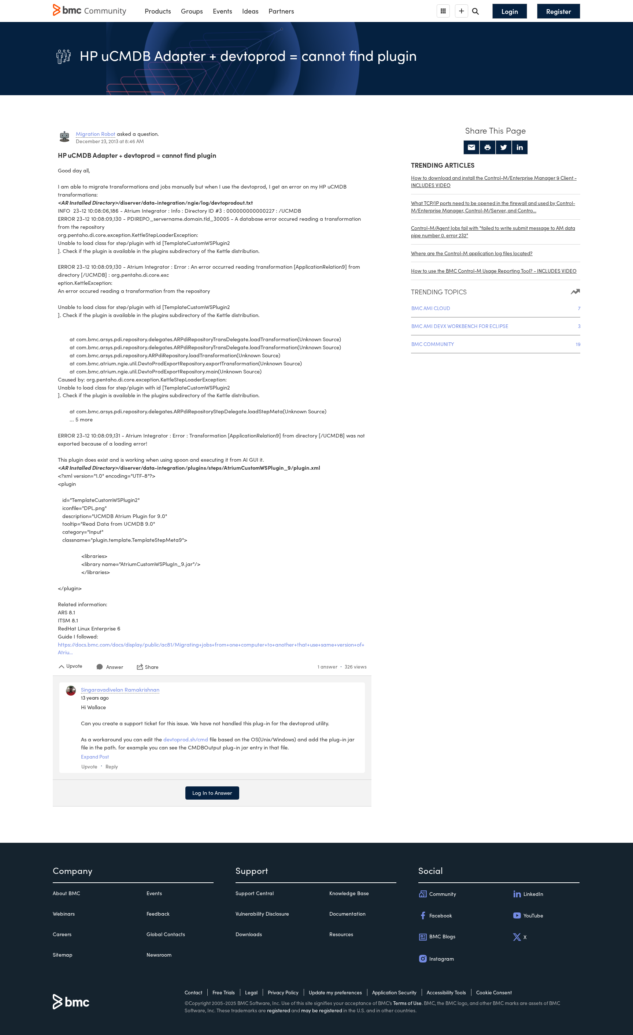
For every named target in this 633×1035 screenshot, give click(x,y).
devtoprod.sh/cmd (185, 739)
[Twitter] (503, 147)
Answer (114, 666)
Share (152, 666)
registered (278, 1010)
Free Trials (223, 992)
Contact (193, 992)
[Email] (471, 147)
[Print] (487, 147)
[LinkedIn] (520, 147)
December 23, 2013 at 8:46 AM (110, 141)
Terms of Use (407, 1002)
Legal (251, 992)
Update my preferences (335, 992)
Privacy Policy (283, 992)
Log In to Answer (212, 792)
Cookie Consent (494, 992)
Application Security (394, 992)
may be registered (321, 1010)
